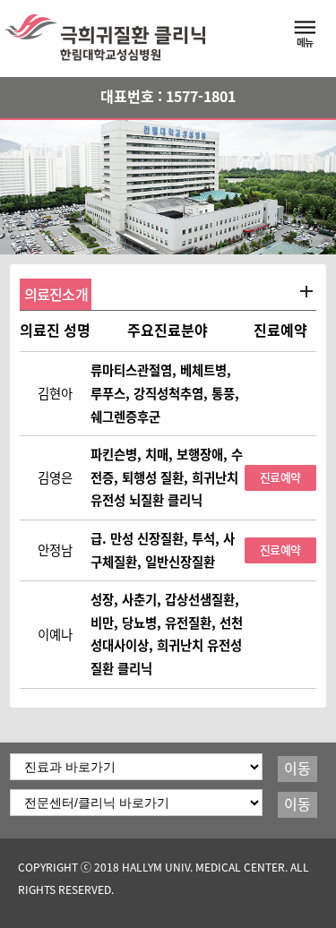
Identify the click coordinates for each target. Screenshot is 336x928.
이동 (297, 768)
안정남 (55, 550)
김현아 (55, 393)
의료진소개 (56, 295)
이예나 (55, 634)
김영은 (55, 478)
